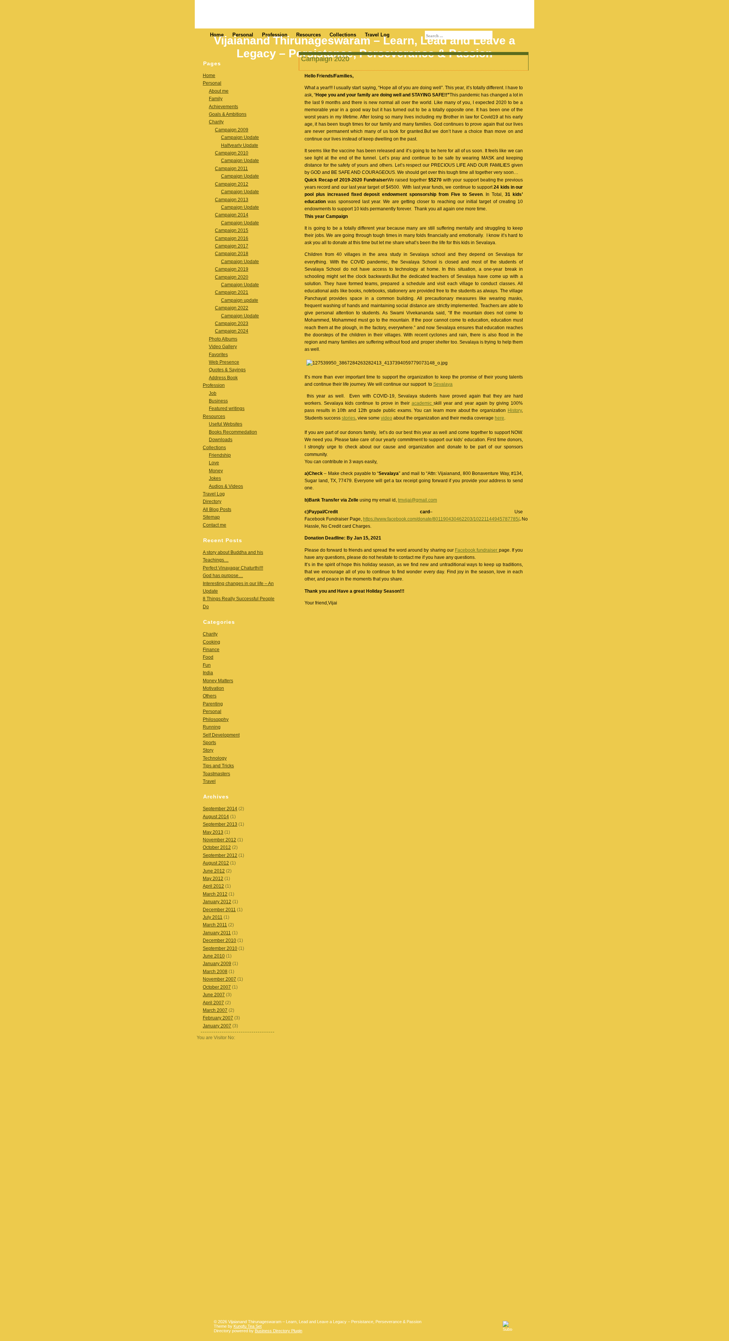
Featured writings (227, 408)
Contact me (214, 525)
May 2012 (213, 878)
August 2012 (216, 863)
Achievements (223, 106)
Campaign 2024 (231, 331)
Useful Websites (225, 424)
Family (215, 98)
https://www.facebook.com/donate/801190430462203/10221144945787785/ (441, 519)
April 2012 (213, 886)
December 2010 (219, 940)
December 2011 (219, 909)
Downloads (220, 439)
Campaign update (239, 300)
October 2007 (217, 987)
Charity (216, 122)
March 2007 (215, 1010)
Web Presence (224, 362)
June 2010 (214, 956)
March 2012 (215, 894)
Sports (209, 742)
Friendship (220, 455)
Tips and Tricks (218, 765)
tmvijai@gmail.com (417, 500)
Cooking (211, 642)
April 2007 (213, 1002)
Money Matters (218, 680)
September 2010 (220, 948)
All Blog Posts (217, 509)
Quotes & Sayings (227, 369)
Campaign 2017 (231, 246)
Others (209, 696)
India (208, 672)
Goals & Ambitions (227, 114)
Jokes (215, 478)
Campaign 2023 (231, 323)
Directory (212, 501)
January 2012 (217, 901)
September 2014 (220, 808)
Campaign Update (240, 137)
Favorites (218, 354)
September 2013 (220, 824)
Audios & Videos (226, 486)
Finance (211, 649)
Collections (343, 35)
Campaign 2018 (231, 253)
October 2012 (217, 847)
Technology (215, 758)
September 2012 (220, 855)
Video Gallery (223, 346)
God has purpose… (223, 575)
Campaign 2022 (231, 308)
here (499, 418)
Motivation (213, 688)
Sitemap (211, 517)
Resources (308, 35)
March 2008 (215, 971)
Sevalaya (443, 384)
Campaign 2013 (231, 199)
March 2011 (215, 925)
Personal (242, 35)
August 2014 (216, 816)
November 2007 (219, 979)
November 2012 (219, 839)
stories (348, 418)
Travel (209, 781)
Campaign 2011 (231, 168)
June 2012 (214, 871)
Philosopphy (216, 719)
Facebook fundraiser (477, 550)
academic (423, 403)
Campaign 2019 (231, 269)
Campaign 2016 (231, 238)
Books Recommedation (233, 432)
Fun (207, 665)
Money (216, 470)
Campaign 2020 (231, 277)
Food (208, 657)
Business (218, 401)
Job (212, 393)
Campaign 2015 (231, 230)
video (386, 418)
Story (208, 750)
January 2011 (217, 933)
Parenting (213, 704)
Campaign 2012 (231, 184)
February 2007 (218, 1018)
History (515, 410)
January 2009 (217, 963)
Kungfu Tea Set (248, 1326)
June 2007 (214, 994)
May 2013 (213, 832)
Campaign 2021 (231, 292)
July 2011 (212, 917)
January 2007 (217, 1026)
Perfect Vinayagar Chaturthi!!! (233, 568)
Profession (274, 35)
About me (219, 91)
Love (214, 462)
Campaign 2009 (231, 130)
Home (217, 35)
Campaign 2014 (231, 215)
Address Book (223, 377)
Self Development (221, 735)
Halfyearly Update (239, 145)
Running (212, 727)
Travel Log (377, 35)
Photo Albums (223, 339)
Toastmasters (216, 773)
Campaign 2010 (231, 153)
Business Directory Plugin (278, 1330)
